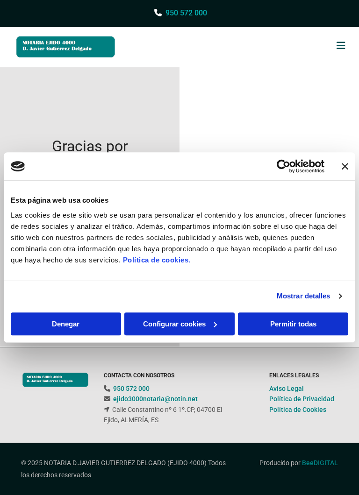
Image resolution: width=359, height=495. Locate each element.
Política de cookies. (157, 260)
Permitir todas (293, 324)
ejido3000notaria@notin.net (155, 399)
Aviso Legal (286, 388)
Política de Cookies (297, 409)
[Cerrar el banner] (345, 166)
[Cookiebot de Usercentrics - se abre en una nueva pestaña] (283, 166)
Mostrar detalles (303, 296)
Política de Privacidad (301, 399)
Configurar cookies (174, 324)
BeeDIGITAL (320, 463)
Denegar (65, 324)
